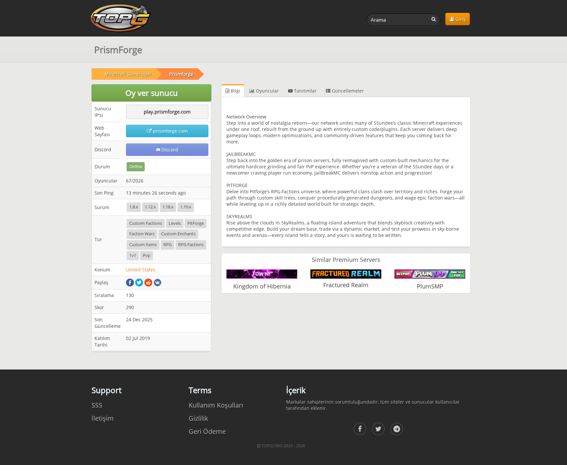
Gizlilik (198, 418)
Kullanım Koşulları (216, 405)
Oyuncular (267, 91)
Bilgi (234, 91)
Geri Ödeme (207, 431)
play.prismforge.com (167, 111)
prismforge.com (170, 131)
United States (141, 269)
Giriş (460, 19)
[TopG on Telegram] (397, 429)
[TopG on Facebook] (360, 429)
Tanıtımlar (305, 91)
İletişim (103, 418)
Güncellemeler (347, 91)
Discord (169, 149)
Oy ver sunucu (151, 92)
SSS (97, 405)
